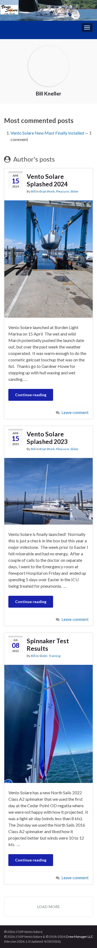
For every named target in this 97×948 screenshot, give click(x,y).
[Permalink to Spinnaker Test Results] (48, 723)
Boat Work (47, 191)
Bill (33, 191)
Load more (48, 906)
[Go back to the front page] (48, 10)
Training (54, 656)
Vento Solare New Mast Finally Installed (47, 132)
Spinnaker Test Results (48, 644)
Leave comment (75, 412)
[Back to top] (85, 936)
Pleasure (62, 191)
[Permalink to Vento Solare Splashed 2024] (48, 258)
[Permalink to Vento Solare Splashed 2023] (48, 490)
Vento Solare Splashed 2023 (47, 437)
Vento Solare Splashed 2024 (47, 180)
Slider (74, 191)
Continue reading (30, 394)
